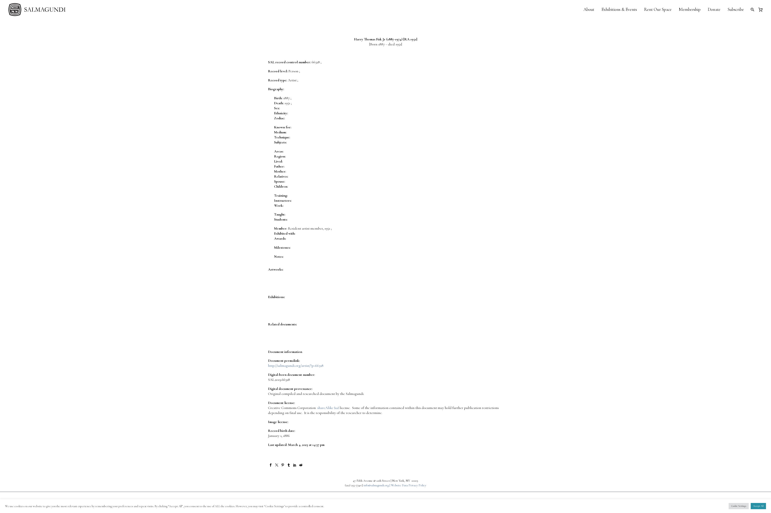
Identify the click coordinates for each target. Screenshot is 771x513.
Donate (714, 9)
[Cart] (762, 9)
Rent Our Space (658, 9)
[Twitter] (276, 465)
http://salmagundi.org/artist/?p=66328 (295, 365)
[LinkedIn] (294, 465)
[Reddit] (300, 465)
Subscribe (736, 9)
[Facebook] (270, 465)
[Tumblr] (288, 465)
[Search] (752, 9)
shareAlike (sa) (328, 408)
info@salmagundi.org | (377, 485)
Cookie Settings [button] (738, 506)
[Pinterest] (282, 465)
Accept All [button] (758, 506)
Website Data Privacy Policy (408, 485)
